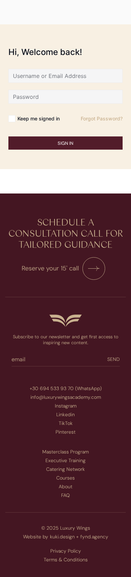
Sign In (65, 143)
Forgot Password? (102, 118)
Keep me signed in (38, 118)
